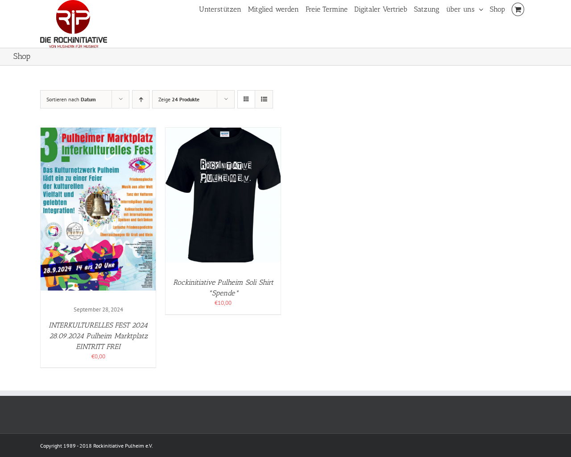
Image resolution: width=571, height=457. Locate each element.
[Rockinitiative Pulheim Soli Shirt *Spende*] (223, 132)
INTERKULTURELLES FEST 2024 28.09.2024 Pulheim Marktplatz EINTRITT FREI (98, 336)
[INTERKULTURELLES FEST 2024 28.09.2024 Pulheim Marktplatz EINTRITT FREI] (98, 132)
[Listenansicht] (264, 99)
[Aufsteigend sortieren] (140, 99)
